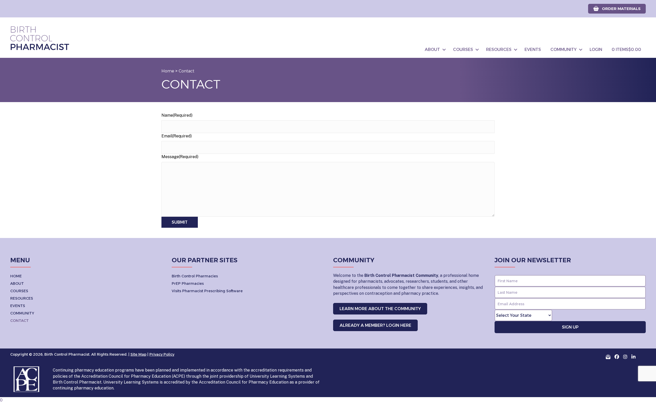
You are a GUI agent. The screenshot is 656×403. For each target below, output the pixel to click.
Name (176, 115)
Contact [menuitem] (19, 320)
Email (176, 136)
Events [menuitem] (533, 49)
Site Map (138, 354)
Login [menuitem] (596, 49)
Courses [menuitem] (463, 49)
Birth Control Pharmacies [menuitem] (195, 276)
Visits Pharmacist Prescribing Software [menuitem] (207, 291)
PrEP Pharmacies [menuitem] (188, 283)
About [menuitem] (432, 49)
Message (179, 156)
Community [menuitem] (563, 49)
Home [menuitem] (16, 276)
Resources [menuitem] (498, 49)
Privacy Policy (161, 354)
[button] (444, 49)
